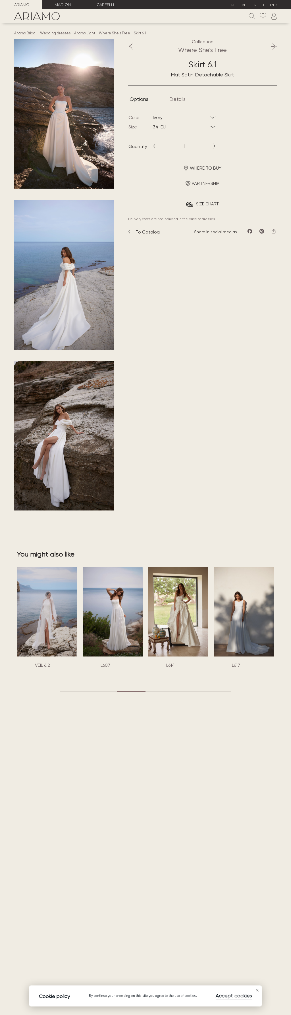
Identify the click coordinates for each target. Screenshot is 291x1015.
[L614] (113, 611)
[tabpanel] (47, 618)
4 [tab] (160, 691)
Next (271, 46)
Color (134, 117)
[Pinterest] (262, 231)
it (264, 5)
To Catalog (148, 232)
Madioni (63, 4)
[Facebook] (250, 231)
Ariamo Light (84, 33)
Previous (134, 46)
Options (139, 99)
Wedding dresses (55, 33)
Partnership (205, 183)
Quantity (137, 146)
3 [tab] (131, 691)
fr (254, 5)
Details (177, 99)
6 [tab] (216, 691)
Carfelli (105, 4)
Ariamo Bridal (25, 33)
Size (132, 127)
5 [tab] (188, 691)
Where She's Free (114, 33)
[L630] (244, 611)
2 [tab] (103, 691)
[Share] (274, 231)
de (244, 5)
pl (233, 5)
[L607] (47, 611)
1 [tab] (74, 691)
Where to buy (205, 168)
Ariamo (22, 4)
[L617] (178, 611)
